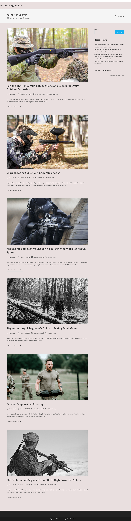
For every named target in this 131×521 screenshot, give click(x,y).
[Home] (115, 16)
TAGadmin (12, 94)
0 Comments (53, 94)
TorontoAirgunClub (11, 5)
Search (96, 29)
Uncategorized (40, 94)
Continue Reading (15, 107)
